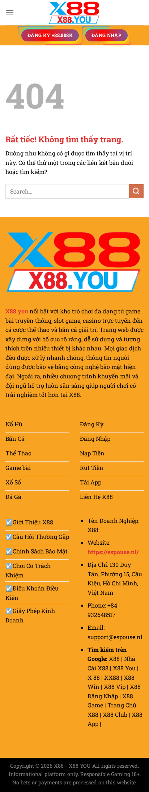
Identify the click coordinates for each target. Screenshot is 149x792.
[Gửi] (136, 191)
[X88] (74, 12)
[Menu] (9, 12)
